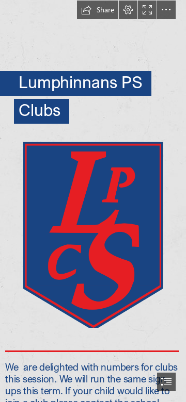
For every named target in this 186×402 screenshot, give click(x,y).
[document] (93, 201)
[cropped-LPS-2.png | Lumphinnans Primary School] (93, 234)
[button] (97, 10)
